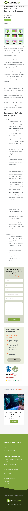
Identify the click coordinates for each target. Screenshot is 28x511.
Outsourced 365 (11, 495)
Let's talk (7, 481)
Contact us (8, 473)
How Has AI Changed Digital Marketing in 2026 (14, 413)
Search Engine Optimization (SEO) (13, 459)
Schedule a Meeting (10, 478)
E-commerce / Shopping (11, 453)
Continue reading (14, 421)
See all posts (19, 389)
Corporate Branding (10, 447)
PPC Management (9, 461)
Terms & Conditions (17, 504)
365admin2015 (10, 15)
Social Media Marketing (10, 467)
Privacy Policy (10, 504)
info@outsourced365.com (12, 476)
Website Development (10, 450)
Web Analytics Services (10, 464)
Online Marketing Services (11, 469)
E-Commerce (8, 19)
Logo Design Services (10, 445)
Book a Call (14, 360)
